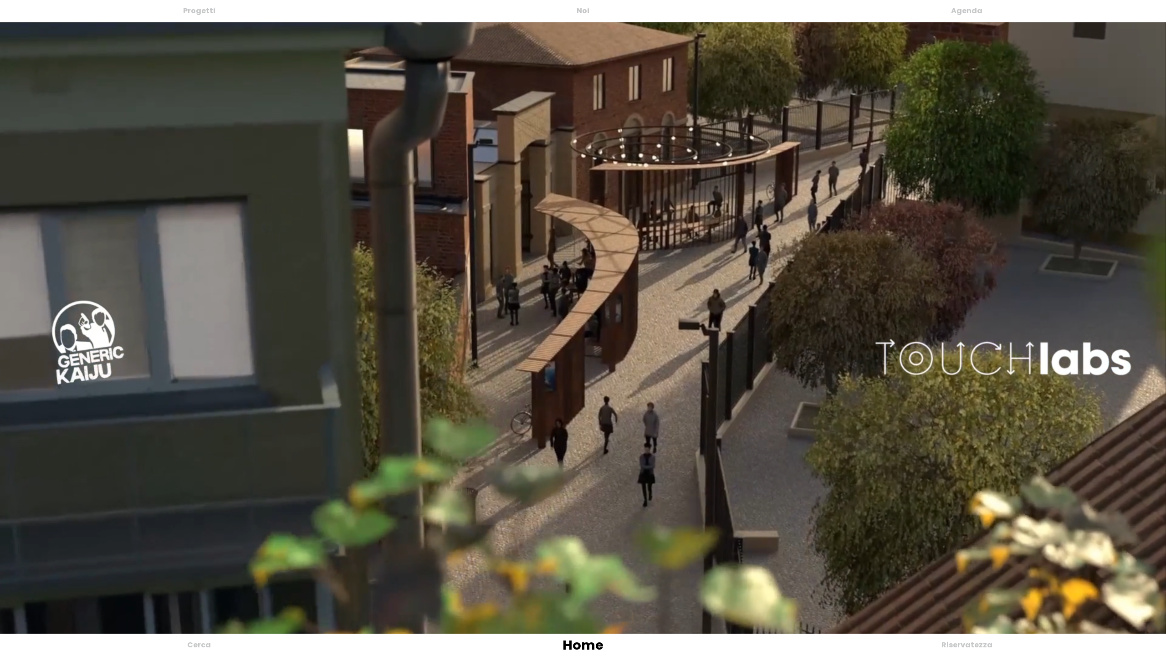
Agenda (966, 10)
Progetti (199, 10)
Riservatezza (966, 645)
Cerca (199, 645)
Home (583, 645)
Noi (583, 10)
